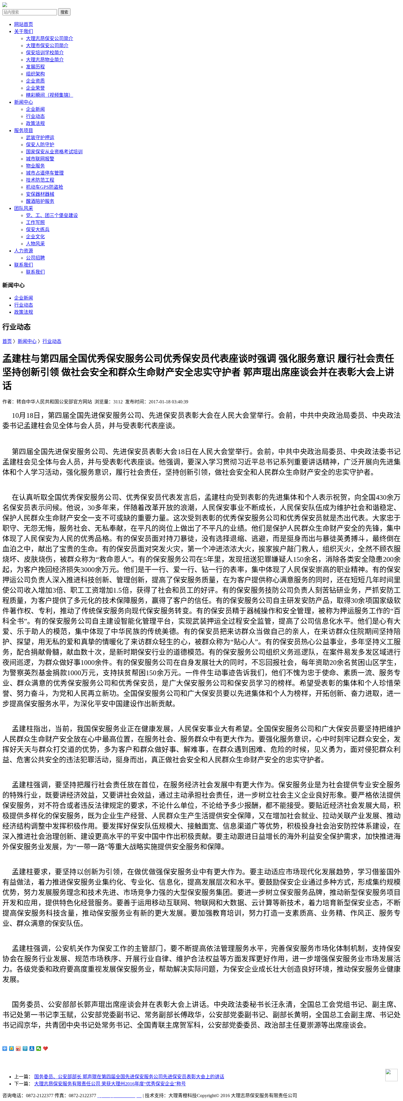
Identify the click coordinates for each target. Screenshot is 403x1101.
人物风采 (35, 243)
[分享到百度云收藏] (45, 1048)
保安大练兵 (38, 229)
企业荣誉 (35, 88)
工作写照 (35, 222)
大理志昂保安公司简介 (49, 38)
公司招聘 (35, 257)
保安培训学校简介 (45, 52)
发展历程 (35, 66)
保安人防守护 (40, 144)
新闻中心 (23, 102)
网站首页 (23, 24)
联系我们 (23, 264)
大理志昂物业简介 (45, 59)
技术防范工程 (40, 180)
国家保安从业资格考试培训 (54, 151)
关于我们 (23, 31)
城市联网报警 (40, 158)
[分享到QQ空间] (11, 1048)
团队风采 (23, 208)
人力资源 (23, 250)
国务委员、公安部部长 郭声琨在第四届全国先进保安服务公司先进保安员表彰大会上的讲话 (129, 1076)
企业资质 (35, 80)
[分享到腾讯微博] (25, 1048)
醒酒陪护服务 (40, 201)
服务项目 (23, 130)
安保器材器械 (40, 194)
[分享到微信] (38, 1048)
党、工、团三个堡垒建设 (52, 215)
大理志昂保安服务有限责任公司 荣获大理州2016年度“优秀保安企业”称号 (110, 1083)
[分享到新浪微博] (18, 1048)
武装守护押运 (40, 137)
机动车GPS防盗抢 (44, 187)
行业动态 (35, 116)
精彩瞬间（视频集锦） (49, 95)
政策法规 (35, 123)
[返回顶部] (388, 1077)
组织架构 (35, 73)
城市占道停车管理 (45, 172)
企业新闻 (35, 109)
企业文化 (35, 236)
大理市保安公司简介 (47, 45)
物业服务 (35, 165)
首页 (7, 341)
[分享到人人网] (32, 1048)
